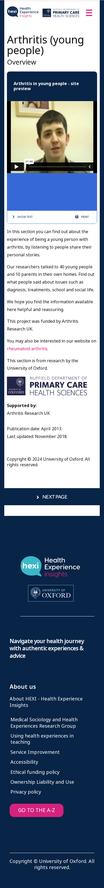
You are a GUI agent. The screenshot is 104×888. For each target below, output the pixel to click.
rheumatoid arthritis (27, 349)
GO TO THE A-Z (36, 810)
